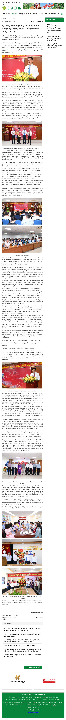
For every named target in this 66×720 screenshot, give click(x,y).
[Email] (39, 21)
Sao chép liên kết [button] (38, 617)
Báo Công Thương (11, 162)
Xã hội (41, 14)
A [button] (30, 21)
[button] (37, 21)
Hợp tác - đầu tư (50, 14)
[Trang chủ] (11, 7)
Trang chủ (6, 14)
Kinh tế (35, 14)
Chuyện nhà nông (25, 14)
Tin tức (14, 14)
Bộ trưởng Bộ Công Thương (19, 45)
